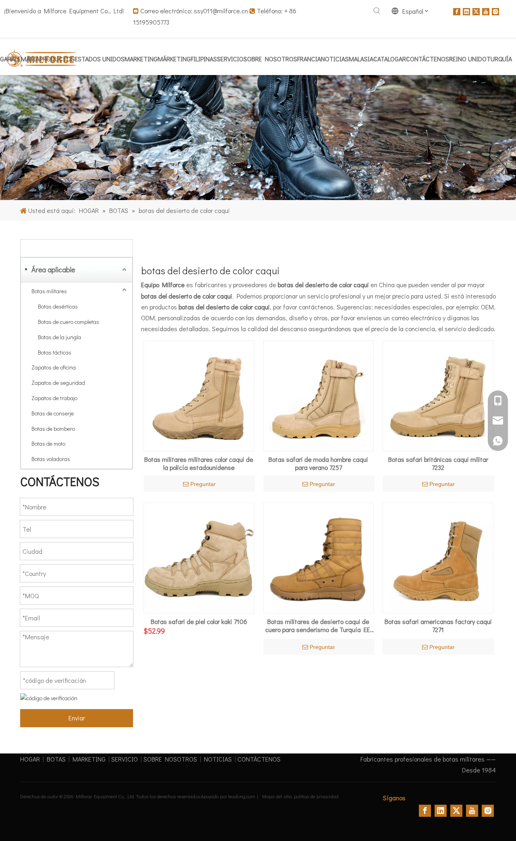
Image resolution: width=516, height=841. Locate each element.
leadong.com (241, 796)
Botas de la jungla (59, 337)
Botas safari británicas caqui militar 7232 (438, 463)
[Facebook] (456, 11)
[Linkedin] (466, 11)
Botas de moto (48, 443)
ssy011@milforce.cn (221, 10)
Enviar (77, 718)
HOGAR (30, 759)
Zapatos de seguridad (58, 382)
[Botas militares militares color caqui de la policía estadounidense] (199, 395)
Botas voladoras (50, 459)
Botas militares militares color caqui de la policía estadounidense (198, 463)
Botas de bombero (53, 428)
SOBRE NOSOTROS (170, 759)
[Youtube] (485, 11)
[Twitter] (476, 11)
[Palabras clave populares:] (377, 11)
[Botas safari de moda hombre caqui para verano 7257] (319, 395)
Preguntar (203, 484)
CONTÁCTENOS (259, 759)
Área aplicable (53, 269)
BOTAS (56, 759)
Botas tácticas (54, 352)
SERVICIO (124, 759)
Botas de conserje (52, 413)
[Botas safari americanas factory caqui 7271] (438, 557)
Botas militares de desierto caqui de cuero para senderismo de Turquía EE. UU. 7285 (318, 626)
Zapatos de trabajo (54, 398)
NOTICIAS (218, 759)
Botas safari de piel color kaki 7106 (199, 622)
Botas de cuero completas (68, 322)
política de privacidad (316, 796)
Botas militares (49, 291)
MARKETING (89, 759)
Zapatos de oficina (53, 367)
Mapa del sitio (277, 796)
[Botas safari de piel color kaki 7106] (199, 557)
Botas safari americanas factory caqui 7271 (438, 626)
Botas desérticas (58, 306)
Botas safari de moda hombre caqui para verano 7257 (318, 463)
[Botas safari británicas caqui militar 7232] (438, 395)
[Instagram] (495, 11)
